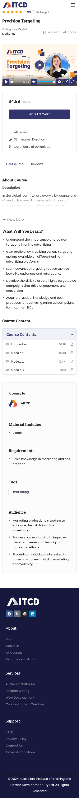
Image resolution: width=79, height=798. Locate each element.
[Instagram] (24, 613)
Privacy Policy (16, 739)
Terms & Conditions (20, 752)
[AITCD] (23, 601)
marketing (21, 492)
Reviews (37, 164)
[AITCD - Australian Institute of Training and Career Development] (15, 5)
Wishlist (53, 32)
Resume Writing (17, 691)
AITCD (25, 403)
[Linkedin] (32, 613)
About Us (12, 646)
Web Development (20, 697)
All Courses (14, 652)
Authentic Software (20, 684)
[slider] (15, 82)
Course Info (14, 164)
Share (72, 32)
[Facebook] (9, 613)
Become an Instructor (22, 659)
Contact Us (14, 745)
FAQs (10, 732)
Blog (9, 639)
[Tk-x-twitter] (17, 613)
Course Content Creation (25, 704)
